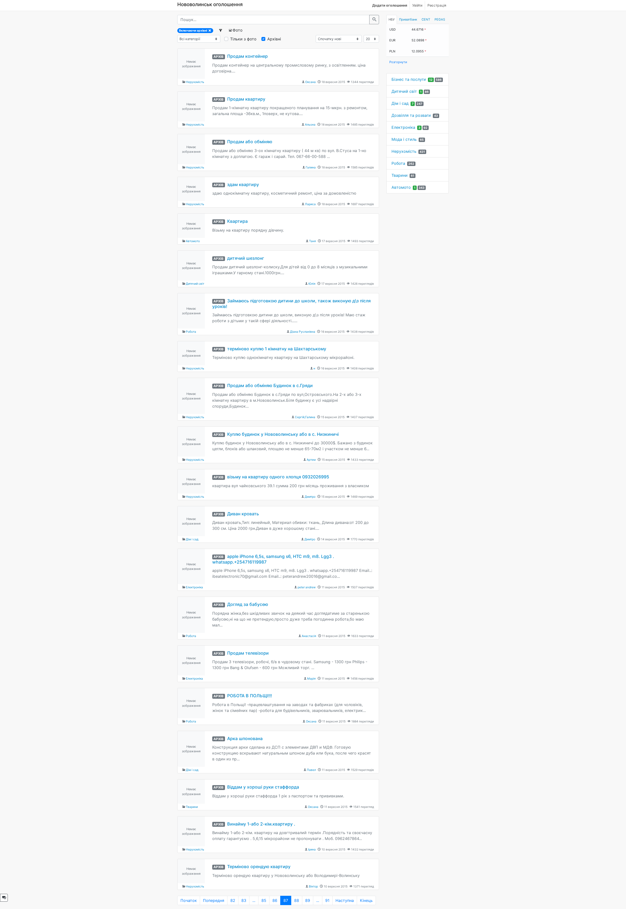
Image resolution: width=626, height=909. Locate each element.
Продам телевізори (248, 653)
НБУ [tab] (392, 19)
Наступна (344, 900)
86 (274, 900)
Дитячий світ (195, 283)
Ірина (312, 849)
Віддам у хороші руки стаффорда (263, 787)
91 (327, 900)
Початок (188, 900)
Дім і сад (192, 539)
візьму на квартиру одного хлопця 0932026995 (278, 476)
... (253, 900)
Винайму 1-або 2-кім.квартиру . (261, 823)
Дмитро (310, 496)
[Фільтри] (220, 30)
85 (263, 900)
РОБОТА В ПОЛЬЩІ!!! (249, 695)
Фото (238, 30)
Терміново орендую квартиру (259, 866)
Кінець (366, 900)
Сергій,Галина (305, 417)
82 (232, 900)
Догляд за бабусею (247, 604)
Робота (191, 331)
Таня (312, 241)
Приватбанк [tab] (408, 19)
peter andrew (307, 587)
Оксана (310, 82)
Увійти (417, 5)
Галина (311, 167)
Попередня (213, 900)
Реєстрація (436, 5)
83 (243, 900)
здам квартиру (243, 184)
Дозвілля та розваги (411, 115)
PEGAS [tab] (440, 19)
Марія (311, 678)
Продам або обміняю (249, 141)
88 (296, 900)
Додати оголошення (389, 5)
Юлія (311, 283)
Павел (311, 770)
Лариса (310, 204)
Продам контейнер (247, 56)
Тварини (192, 807)
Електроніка (194, 587)
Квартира (237, 221)
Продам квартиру (246, 99)
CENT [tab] (426, 19)
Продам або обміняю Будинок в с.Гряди (270, 385)
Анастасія (309, 636)
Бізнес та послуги (408, 79)
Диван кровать (243, 513)
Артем (311, 459)
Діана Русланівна (302, 331)
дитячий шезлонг (245, 258)
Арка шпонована (245, 738)
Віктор (313, 886)
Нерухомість (195, 82)
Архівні (274, 38)
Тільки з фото (243, 38)
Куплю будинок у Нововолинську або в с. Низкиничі (283, 434)
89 (307, 900)
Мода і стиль (404, 139)
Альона (310, 124)
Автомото (193, 241)
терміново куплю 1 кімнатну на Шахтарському (276, 348)
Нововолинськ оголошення (210, 4)
